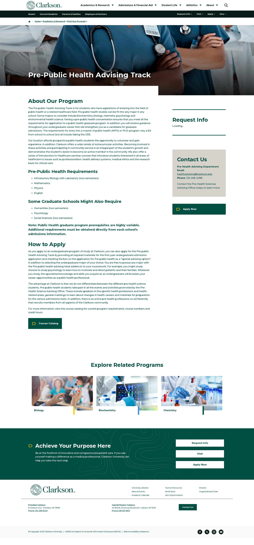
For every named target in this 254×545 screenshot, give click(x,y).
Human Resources (173, 488)
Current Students (48, 14)
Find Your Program (76, 21)
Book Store (170, 491)
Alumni (31, 14)
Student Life (169, 5)
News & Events (138, 491)
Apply (210, 14)
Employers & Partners (96, 14)
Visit (199, 14)
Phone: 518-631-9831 (121, 510)
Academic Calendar (140, 495)
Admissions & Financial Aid (135, 5)
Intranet (202, 488)
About (210, 5)
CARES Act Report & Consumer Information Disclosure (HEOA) (93, 531)
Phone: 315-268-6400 (38, 510)
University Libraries (140, 488)
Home (38, 21)
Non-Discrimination (174, 495)
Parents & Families (71, 14)
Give (222, 14)
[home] (29, 21)
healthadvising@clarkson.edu (194, 174)
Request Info (183, 14)
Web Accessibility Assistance (136, 531)
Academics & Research (95, 5)
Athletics (192, 5)
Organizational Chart (208, 491)
